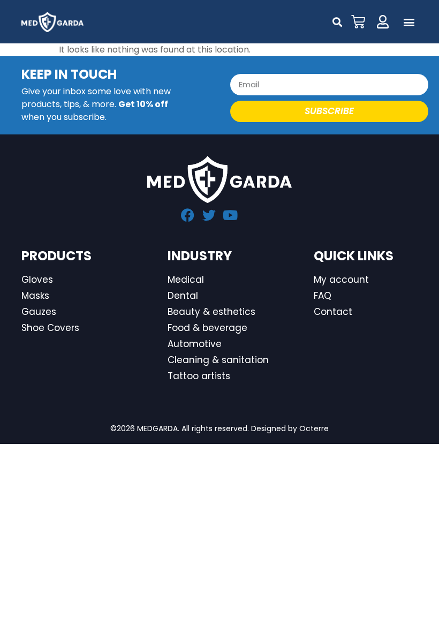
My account (341, 279)
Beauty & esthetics (211, 311)
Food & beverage (207, 327)
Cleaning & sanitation (218, 360)
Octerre (314, 428)
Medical (186, 279)
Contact (333, 311)
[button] (409, 22)
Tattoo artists (199, 376)
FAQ (322, 295)
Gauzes (38, 311)
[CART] (358, 22)
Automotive (195, 343)
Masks (35, 295)
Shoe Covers (50, 327)
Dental (183, 295)
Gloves (37, 279)
